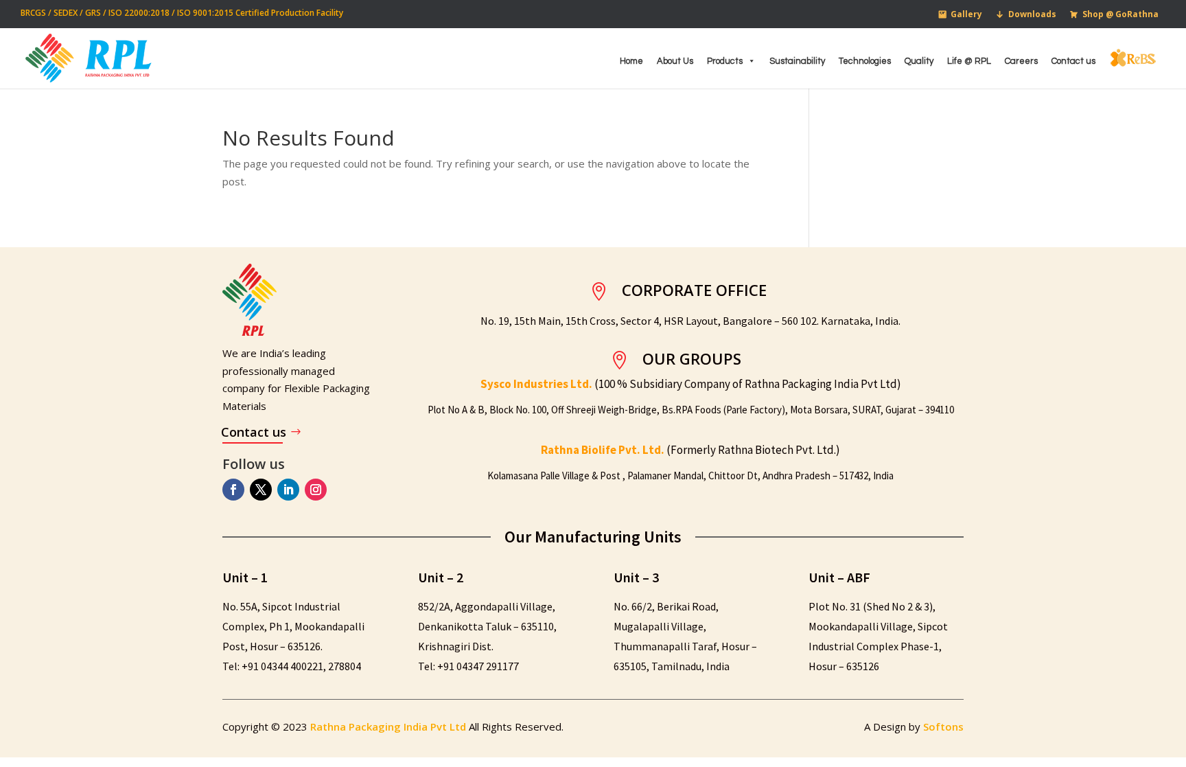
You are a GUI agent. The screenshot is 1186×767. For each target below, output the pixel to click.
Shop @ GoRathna (1120, 14)
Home (631, 61)
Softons (943, 726)
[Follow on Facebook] (233, 490)
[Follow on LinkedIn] (288, 490)
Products (725, 61)
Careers (1021, 61)
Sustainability (797, 61)
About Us (675, 61)
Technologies (865, 61)
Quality (919, 61)
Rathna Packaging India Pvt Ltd (389, 726)
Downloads (1032, 14)
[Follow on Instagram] (316, 490)
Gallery (966, 14)
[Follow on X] (261, 490)
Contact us (1073, 61)
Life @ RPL (969, 61)
